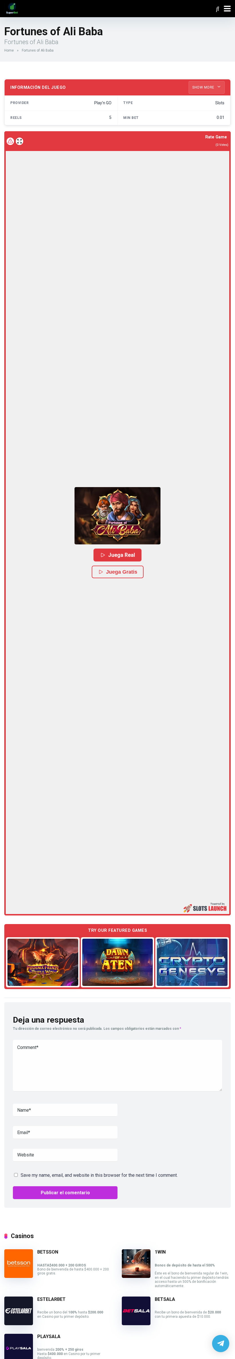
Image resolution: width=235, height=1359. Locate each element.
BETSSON (47, 1252)
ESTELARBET (51, 1299)
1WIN (160, 1252)
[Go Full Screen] (19, 141)
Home (9, 50)
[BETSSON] (18, 1276)
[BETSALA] (136, 1323)
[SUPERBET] (12, 7)
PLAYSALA (48, 1336)
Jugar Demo (43, 962)
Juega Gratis (121, 572)
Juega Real (121, 555)
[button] (117, 515)
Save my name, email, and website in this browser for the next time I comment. (99, 1175)
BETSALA (165, 1299)
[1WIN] (136, 1276)
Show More (203, 87)
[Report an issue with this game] (10, 141)
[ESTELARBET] (18, 1323)
